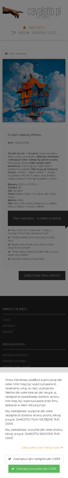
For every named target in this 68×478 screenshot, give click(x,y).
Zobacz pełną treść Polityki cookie (41, 447)
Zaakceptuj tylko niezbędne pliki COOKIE (35, 459)
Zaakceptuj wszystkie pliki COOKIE (35, 468)
